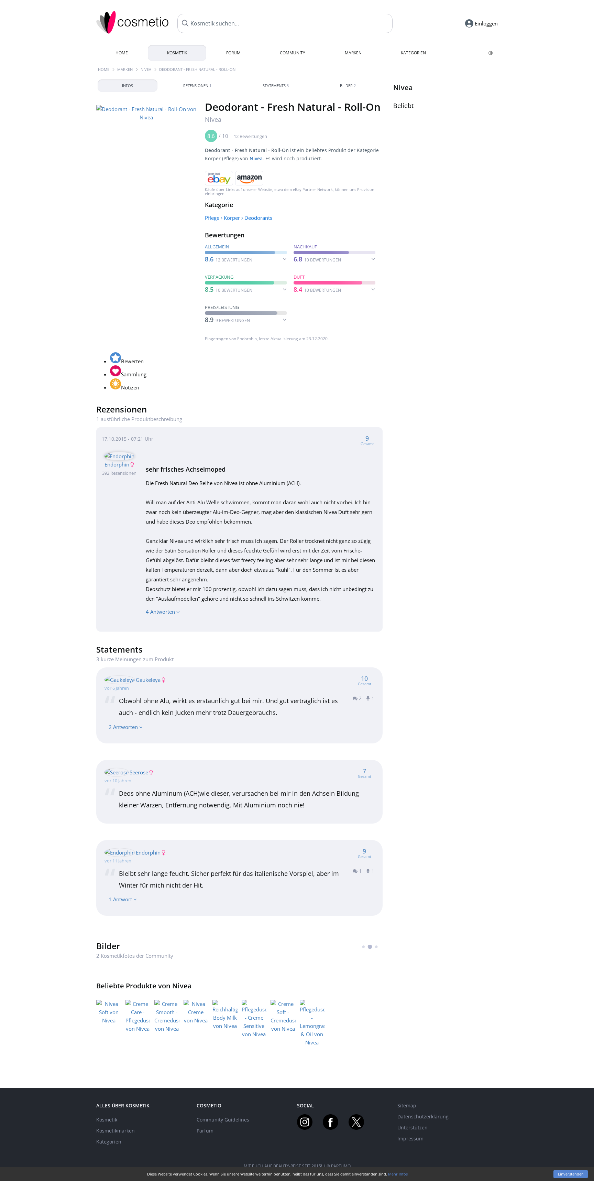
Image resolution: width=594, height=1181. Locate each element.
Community (292, 53)
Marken (353, 53)
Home (122, 53)
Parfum (205, 1130)
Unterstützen (412, 1127)
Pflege (212, 217)
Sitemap (406, 1105)
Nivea (146, 69)
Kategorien (413, 53)
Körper (232, 217)
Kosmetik (177, 53)
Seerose (139, 772)
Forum (233, 53)
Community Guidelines (223, 1119)
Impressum (410, 1138)
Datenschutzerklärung (423, 1116)
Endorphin (247, 339)
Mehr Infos (398, 1174)
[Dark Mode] (491, 53)
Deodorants (258, 217)
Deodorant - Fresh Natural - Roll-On (197, 69)
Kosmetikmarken (115, 1130)
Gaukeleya (148, 679)
